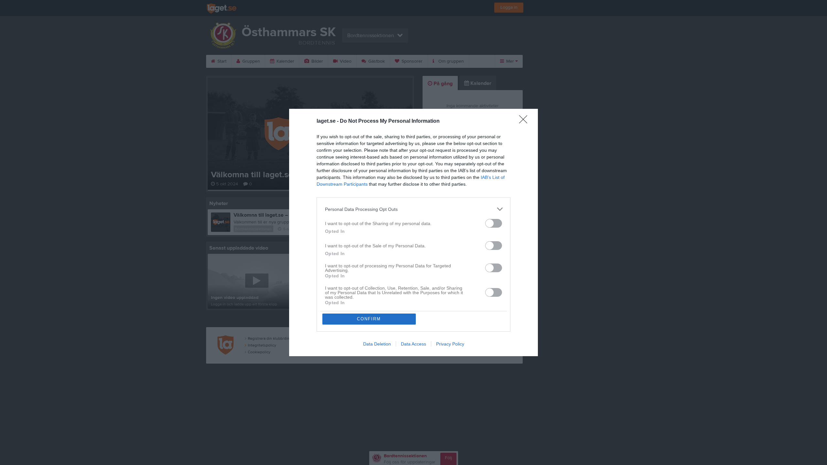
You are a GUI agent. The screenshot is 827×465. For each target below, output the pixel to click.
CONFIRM (369, 318)
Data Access (413, 343)
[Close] (525, 121)
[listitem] (413, 209)
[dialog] (413, 232)
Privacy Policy (450, 343)
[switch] (493, 223)
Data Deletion (377, 343)
